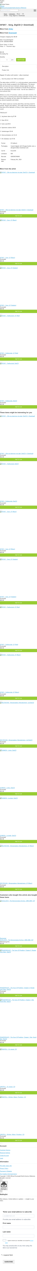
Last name (7, 1232)
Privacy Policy (4, 1168)
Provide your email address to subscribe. (17, 1219)
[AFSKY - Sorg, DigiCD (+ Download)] (18, 20)
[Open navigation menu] (35, 10)
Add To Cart (20, 59)
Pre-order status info (6, 1166)
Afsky (11, 29)
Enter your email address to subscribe (17, 1212)
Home (5, 14)
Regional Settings (5, 1153)
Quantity (2, 57)
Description (5, 66)
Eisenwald (13, 33)
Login (1, 1158)
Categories (12, 14)
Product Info (5, 70)
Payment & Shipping (6, 1171)
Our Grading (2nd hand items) (8, 1174)
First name (7, 1223)
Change (2, 6)
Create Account (4, 1155)
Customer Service (5, 1150)
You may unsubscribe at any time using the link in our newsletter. (17, 1247)
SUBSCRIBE (9, 1262)
